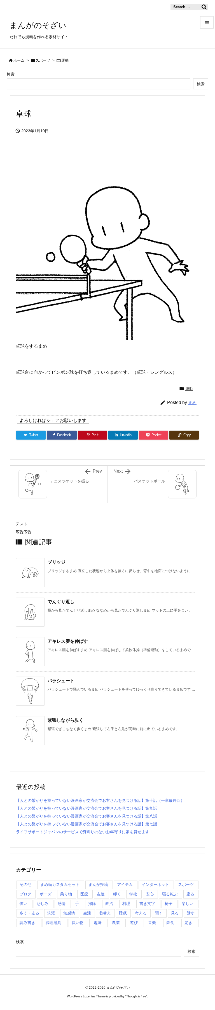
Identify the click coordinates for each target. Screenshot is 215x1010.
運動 (65, 60)
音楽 (152, 922)
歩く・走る (29, 913)
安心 (150, 894)
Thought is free (136, 996)
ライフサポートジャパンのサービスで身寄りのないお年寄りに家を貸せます (82, 832)
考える (141, 913)
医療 (84, 894)
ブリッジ (57, 562)
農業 (116, 922)
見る (175, 913)
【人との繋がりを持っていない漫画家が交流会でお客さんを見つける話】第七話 (86, 824)
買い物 (77, 922)
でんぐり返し (61, 601)
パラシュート (61, 680)
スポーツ (43, 60)
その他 (25, 884)
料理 (126, 903)
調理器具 (53, 922)
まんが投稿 (98, 884)
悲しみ (42, 903)
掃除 (92, 903)
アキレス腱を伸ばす (68, 641)
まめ (192, 402)
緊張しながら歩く (65, 720)
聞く (159, 913)
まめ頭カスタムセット (60, 884)
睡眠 (123, 913)
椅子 (168, 903)
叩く (117, 894)
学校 (133, 894)
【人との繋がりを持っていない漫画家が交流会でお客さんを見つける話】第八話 (86, 816)
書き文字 (147, 903)
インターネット (155, 884)
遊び (134, 922)
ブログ (25, 894)
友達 (101, 894)
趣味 (98, 922)
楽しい (187, 903)
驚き (188, 922)
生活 (87, 913)
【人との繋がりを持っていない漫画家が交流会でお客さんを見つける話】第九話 (86, 808)
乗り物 (66, 894)
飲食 (170, 922)
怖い (23, 903)
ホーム (18, 60)
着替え (105, 913)
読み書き (27, 922)
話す (191, 913)
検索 (11, 74)
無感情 (69, 913)
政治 (109, 903)
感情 (62, 903)
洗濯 (51, 913)
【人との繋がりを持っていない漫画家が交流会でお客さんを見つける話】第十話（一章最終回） (100, 800)
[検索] (204, 7)
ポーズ (46, 894)
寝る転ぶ (170, 894)
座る (190, 894)
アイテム (125, 884)
